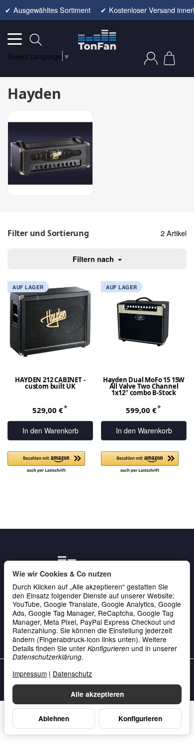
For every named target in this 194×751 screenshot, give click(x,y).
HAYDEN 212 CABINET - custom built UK (50, 384)
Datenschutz (72, 673)
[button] (46, 462)
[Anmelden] (151, 58)
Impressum (29, 673)
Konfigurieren (140, 718)
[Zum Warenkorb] (169, 58)
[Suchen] (35, 39)
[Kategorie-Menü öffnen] (14, 39)
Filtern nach (94, 259)
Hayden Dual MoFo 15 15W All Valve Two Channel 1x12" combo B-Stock (144, 387)
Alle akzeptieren (97, 694)
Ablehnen (53, 718)
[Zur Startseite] (97, 40)
